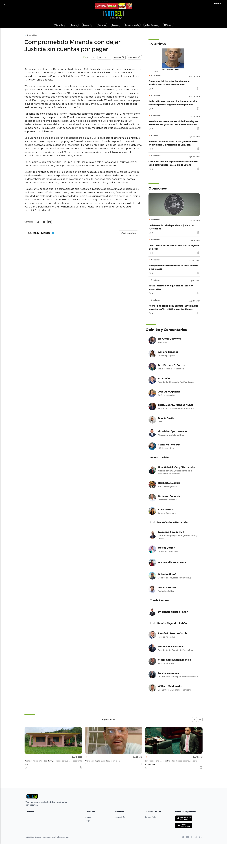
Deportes (115, 25)
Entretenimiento (132, 25)
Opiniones (101, 25)
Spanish (88, 817)
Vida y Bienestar (151, 25)
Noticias (73, 25)
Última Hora (59, 25)
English (88, 821)
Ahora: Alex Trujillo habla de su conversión (41, 761)
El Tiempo (168, 25)
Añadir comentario (128, 233)
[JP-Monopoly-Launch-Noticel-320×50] (113, 6)
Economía (87, 25)
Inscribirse (218, 4)
